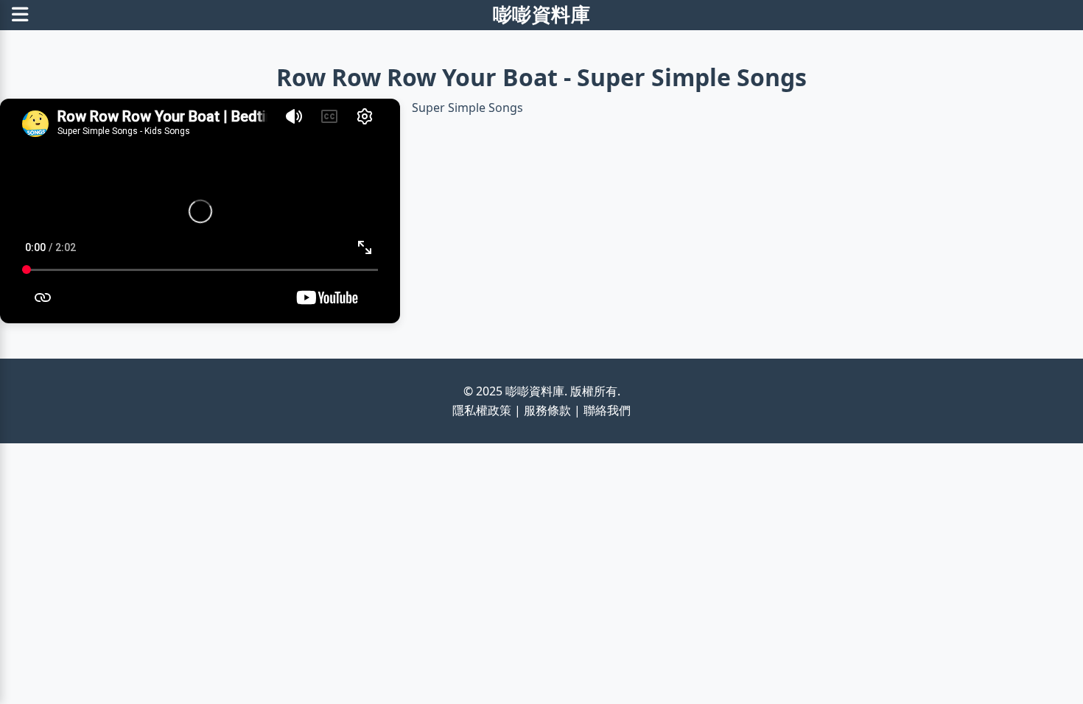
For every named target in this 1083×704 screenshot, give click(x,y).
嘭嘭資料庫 (542, 14)
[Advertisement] (442, 546)
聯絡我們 (607, 410)
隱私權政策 (481, 410)
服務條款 (547, 410)
